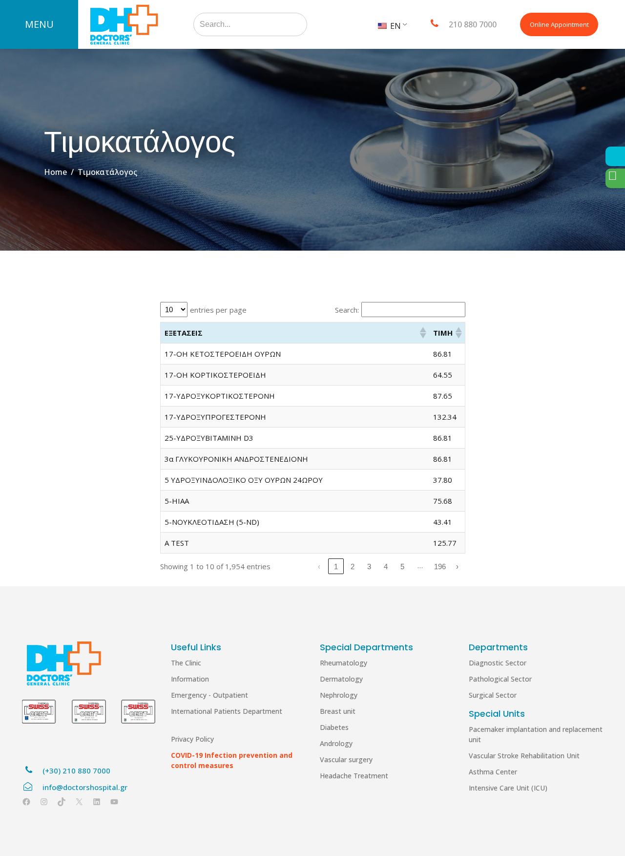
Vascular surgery (346, 759)
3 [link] (369, 566)
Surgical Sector (493, 695)
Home (55, 172)
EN (394, 26)
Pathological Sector (500, 679)
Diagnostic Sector (497, 662)
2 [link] (352, 566)
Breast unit (337, 711)
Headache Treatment (354, 775)
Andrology (336, 743)
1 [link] (336, 566)
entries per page (218, 310)
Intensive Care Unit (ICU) (508, 787)
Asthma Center (493, 771)
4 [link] (386, 566)
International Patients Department (226, 711)
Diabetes (334, 727)
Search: (347, 310)
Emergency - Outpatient (209, 695)
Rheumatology (343, 662)
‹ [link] (319, 566)
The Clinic (186, 662)
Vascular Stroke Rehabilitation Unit (524, 755)
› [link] (457, 566)
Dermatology (341, 679)
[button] (422, 333)
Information (190, 679)
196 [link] (440, 566)
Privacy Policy (192, 739)
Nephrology (338, 695)
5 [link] (402, 566)
